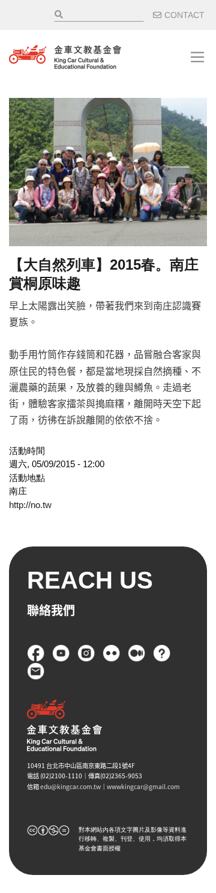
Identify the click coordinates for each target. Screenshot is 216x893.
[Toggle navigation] (197, 57)
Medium (137, 653)
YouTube (61, 653)
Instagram (86, 653)
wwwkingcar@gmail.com (143, 786)
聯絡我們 (36, 671)
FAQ (162, 653)
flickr (112, 653)
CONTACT (184, 15)
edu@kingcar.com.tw (70, 786)
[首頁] (65, 57)
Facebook (36, 653)
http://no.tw (30, 505)
